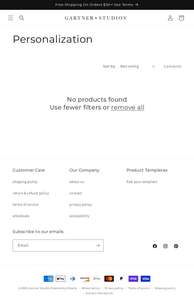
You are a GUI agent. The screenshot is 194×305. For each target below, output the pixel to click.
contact (75, 193)
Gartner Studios (39, 288)
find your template (142, 181)
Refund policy (91, 288)
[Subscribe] (97, 245)
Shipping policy (165, 288)
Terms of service (139, 288)
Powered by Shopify (64, 288)
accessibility (79, 216)
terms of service (26, 204)
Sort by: (109, 66)
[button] (10, 18)
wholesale (21, 216)
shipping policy (25, 181)
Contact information (99, 293)
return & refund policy (31, 193)
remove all (127, 107)
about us (76, 181)
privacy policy (80, 204)
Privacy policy (114, 288)
